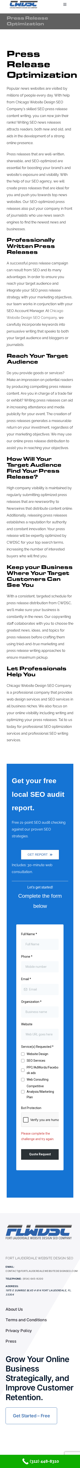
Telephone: (14, 1278)
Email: (10, 1266)
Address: (12, 1286)
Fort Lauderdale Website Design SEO (39, 1258)
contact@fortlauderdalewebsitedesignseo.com (42, 1271)
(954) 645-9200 (33, 1278)
